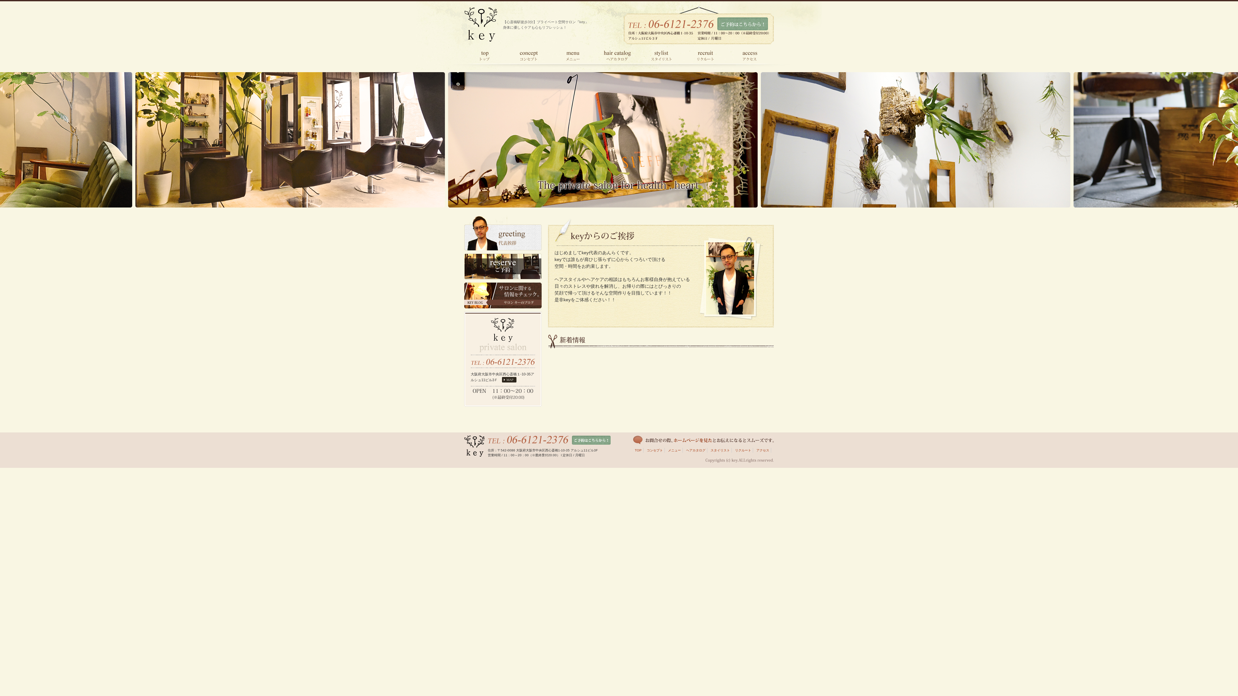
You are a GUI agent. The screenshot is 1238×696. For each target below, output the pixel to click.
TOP (638, 450)
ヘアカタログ (695, 450)
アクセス (762, 450)
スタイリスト (720, 450)
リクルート (743, 450)
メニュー (674, 450)
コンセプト (655, 450)
